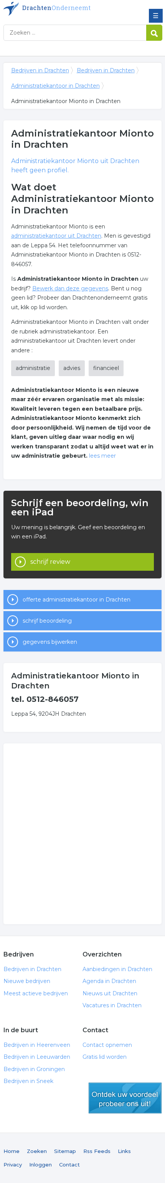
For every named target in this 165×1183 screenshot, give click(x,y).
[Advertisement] (82, 833)
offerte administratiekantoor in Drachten (76, 599)
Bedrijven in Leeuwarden (36, 1056)
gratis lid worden (125, 1098)
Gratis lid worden (104, 1056)
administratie (33, 368)
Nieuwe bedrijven (26, 981)
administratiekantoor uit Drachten (56, 235)
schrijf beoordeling (47, 620)
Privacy (12, 1164)
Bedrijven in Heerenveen (36, 1044)
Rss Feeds (97, 1151)
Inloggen (40, 1164)
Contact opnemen (107, 1044)
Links (124, 1151)
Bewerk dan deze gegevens (70, 288)
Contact (69, 1164)
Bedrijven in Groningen (34, 1069)
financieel (106, 368)
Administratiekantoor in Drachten (55, 85)
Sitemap (65, 1151)
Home (11, 1151)
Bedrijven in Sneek (28, 1081)
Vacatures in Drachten (112, 1005)
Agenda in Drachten (109, 981)
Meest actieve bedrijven (35, 993)
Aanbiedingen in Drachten (117, 969)
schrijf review (50, 561)
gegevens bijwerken (50, 641)
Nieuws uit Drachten (109, 993)
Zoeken (37, 1151)
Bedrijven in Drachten (59, 9)
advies (71, 368)
